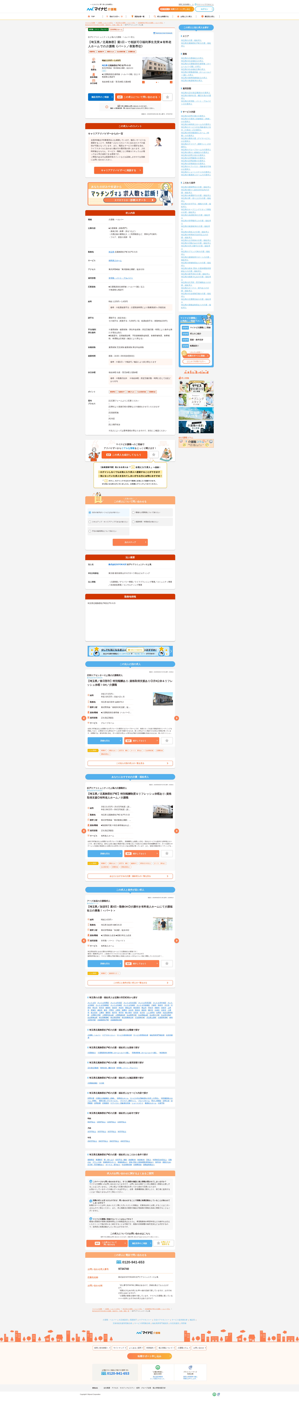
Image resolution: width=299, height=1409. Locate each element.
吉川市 (142, 1013)
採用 (138, 1388)
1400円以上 (121, 1122)
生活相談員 (123, 1320)
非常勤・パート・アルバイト (121, 278)
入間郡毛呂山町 (108, 1015)
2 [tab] (158, 82)
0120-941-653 (133, 1262)
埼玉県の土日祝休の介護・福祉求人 (196, 240)
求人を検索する (163, 16)
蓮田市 (108, 1013)
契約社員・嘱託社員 (107, 1068)
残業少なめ (167, 1162)
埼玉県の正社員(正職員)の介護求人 (195, 93)
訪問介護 (91, 1098)
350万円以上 (114, 1141)
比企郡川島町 (166, 1015)
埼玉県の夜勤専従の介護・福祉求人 (196, 187)
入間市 (117, 1010)
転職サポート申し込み (149, 1356)
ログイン (204, 9)
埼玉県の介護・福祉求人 (191, 40)
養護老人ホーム (150, 1103)
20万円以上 (102, 1131)
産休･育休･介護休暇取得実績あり (141, 1162)
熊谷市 (160, 1005)
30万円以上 (122, 1131)
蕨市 (105, 1010)
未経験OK (132, 1160)
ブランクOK (97, 1162)
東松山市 (128, 1008)
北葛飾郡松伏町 (116, 1020)
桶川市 (150, 1010)
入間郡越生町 (120, 1015)
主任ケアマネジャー (161, 1320)
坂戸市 (114, 1013)
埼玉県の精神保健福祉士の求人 (194, 78)
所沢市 (101, 1008)
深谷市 (163, 1008)
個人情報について (166, 1348)
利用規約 (149, 1348)
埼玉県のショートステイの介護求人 (196, 172)
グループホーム (144, 1101)
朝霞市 (124, 1010)
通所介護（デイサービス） (109, 1101)
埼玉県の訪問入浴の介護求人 (193, 155)
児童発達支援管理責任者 (122, 1323)
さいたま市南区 (116, 1005)
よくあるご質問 (135, 1348)
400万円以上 (125, 1141)
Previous (143, 82)
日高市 (135, 1013)
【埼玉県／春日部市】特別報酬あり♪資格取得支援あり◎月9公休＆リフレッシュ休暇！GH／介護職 (130, 682)
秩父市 (95, 1008)
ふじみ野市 (150, 1013)
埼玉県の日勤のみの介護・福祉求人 (196, 243)
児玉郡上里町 (151, 1017)
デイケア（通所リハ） (128, 1101)
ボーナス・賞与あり (113, 1165)
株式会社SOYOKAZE (164, 33)
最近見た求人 (210, 16)
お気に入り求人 (186, 16)
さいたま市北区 (116, 1003)
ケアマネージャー (108, 1035)
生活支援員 (174, 1323)
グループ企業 (146, 1388)
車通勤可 (99, 1160)
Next (171, 82)
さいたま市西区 (103, 1003)
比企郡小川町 (155, 1015)
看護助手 (133, 1320)
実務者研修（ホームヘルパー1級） (144, 1053)
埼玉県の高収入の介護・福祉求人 (195, 232)
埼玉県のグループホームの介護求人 (196, 150)
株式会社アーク (92, 903)
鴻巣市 (157, 1008)
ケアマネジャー (145, 1320)
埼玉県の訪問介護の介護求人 (193, 116)
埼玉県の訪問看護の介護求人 (193, 158)
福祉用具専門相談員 (157, 1035)
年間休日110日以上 (160, 1160)
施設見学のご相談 (100, 97)
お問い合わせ (198, 1348)
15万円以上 (92, 1131)
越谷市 (99, 1010)
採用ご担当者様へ (101, 1348)
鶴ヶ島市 (128, 1013)
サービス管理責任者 (140, 1035)
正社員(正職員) (93, 1068)
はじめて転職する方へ (196, 361)
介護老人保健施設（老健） (105, 1098)
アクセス (115, 1388)
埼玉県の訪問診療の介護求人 (193, 161)
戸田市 (111, 1010)
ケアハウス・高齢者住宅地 (120, 1103)
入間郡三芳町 (96, 1015)
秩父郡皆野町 (115, 1017)
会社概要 (107, 1388)
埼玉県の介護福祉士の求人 (192, 58)
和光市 (137, 1010)
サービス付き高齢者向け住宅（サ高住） (145, 1098)
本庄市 (121, 1008)
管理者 (183, 1323)
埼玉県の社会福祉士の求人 (192, 61)
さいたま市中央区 (159, 1003)
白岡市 (158, 1013)
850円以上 (91, 1122)
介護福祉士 (92, 1053)
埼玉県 (105, 65)
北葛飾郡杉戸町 (103, 1020)
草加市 (93, 1010)
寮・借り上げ (109, 1160)
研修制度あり (123, 1162)
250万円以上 (92, 1141)
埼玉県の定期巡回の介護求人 (193, 164)
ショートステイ (137, 1103)
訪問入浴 (166, 1101)
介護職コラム (183, 1348)
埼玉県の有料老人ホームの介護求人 (196, 124)
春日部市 (136, 1008)
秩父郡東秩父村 (127, 1017)
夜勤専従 (91, 1160)
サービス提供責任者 (124, 1035)
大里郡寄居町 (163, 1017)
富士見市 (94, 1013)
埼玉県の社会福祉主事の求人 (193, 69)
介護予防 (161, 1103)
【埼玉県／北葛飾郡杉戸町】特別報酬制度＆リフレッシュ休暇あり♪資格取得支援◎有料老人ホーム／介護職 (129, 795)
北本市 (163, 1010)
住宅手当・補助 (121, 1160)
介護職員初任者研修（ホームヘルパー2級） (114, 1053)
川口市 (166, 1005)
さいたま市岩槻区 (143, 1005)
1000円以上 (101, 1122)
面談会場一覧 (139, 16)
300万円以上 (103, 1141)
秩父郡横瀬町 (104, 1017)
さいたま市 (92, 1003)
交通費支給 (137, 1165)
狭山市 (144, 1008)
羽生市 (150, 1008)
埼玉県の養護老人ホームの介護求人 (196, 175)
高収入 (148, 1160)
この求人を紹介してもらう (124, 454)
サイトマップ (118, 1348)
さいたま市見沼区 (144, 1003)
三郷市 (101, 1013)
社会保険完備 (127, 1165)
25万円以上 (112, 1131)
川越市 (153, 1005)
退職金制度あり (149, 1165)
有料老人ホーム (115, 261)
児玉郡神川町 (140, 1017)
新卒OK (158, 1162)
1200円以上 (111, 1122)
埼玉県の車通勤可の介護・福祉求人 (196, 195)
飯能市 (108, 1008)
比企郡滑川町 (132, 1015)
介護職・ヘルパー (94, 1035)
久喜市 (157, 1010)
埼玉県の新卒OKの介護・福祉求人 (195, 274)
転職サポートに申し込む (175, 9)
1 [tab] (156, 82)
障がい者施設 (156, 1101)
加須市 (114, 1008)
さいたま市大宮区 (130, 1003)
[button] (130, 542)
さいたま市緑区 (129, 1005)
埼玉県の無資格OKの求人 (191, 81)
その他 (101, 1083)
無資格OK (163, 1053)
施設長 (192, 1320)
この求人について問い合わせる (137, 97)
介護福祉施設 (92, 1083)
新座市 (144, 1010)
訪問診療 (97, 1103)
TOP (93, 16)
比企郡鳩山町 (92, 1017)
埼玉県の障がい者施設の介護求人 (195, 152)
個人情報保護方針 (159, 1388)
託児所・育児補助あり (96, 1165)
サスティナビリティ (127, 1388)
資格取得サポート (109, 1162)
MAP (104, 71)
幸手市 (121, 1013)
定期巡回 (105, 1103)
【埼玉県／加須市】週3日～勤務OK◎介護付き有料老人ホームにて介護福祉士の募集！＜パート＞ (130, 908)
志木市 (130, 1010)
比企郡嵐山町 (143, 1015)
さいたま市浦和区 (102, 1005)
